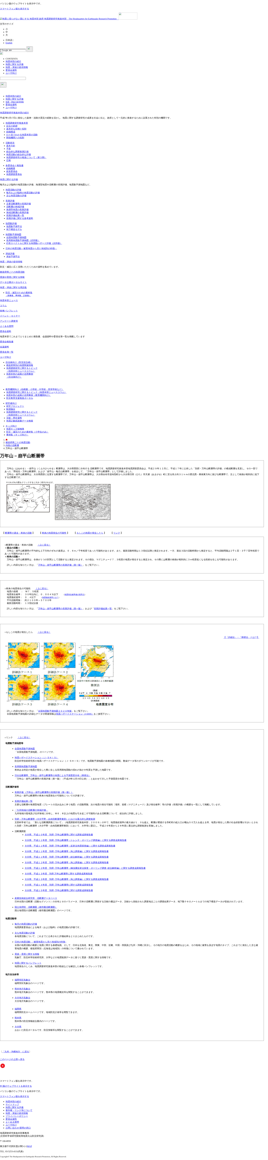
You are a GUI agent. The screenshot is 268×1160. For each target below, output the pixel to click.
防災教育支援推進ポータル (19, 398)
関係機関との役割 (15, 137)
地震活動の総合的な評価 (18, 154)
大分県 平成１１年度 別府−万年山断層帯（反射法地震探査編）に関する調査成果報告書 (70, 846)
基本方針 (10, 146)
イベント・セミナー (10, 316)
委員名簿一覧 (6, 352)
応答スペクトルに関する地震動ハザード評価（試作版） (34, 243)
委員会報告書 (6, 341)
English (9, 43)
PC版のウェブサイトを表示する (16, 1086)
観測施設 (10, 409)
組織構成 (10, 132)
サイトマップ (12, 1104)
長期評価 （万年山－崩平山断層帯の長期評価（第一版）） (44, 792)
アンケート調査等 (9, 321)
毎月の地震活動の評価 (26, 924)
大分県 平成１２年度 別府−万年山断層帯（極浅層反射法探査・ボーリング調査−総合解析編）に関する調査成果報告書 (85, 868)
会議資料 (4, 347)
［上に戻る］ (44, 545)
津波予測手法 (13, 256)
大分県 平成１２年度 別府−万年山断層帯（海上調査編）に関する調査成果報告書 (67, 862)
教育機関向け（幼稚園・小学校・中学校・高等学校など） (35, 389)
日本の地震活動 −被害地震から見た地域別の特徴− (40, 942)
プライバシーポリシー (17, 1116)
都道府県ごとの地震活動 (12, 272)
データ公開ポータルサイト (13, 282)
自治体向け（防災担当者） (19, 362)
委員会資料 (5, 331)
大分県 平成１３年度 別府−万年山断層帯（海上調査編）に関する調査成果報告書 (67, 879)
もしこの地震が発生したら (89, 533)
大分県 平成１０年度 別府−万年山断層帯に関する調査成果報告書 (59, 834)
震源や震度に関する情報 (12, 277)
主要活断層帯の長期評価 (18, 204)
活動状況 (10, 143)
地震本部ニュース (9, 300)
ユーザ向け (5, 357)
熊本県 (18, 1018)
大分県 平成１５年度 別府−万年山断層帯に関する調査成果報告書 (59, 890)
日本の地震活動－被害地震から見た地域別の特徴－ (31, 248)
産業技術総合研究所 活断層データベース (36, 898)
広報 (8, 160)
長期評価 (10, 201)
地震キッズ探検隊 (15, 429)
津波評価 (10, 253)
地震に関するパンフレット (28, 963)
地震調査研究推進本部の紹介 (14, 112)
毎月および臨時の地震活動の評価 (23, 192)
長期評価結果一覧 (15, 215)
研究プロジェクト (15, 406)
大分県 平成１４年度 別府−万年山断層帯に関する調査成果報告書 (59, 885)
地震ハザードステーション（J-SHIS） (75, 714)
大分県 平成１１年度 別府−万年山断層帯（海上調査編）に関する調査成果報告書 (67, 851)
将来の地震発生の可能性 (54, 533)
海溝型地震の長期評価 (17, 209)
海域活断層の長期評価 (17, 212)
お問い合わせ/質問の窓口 (18, 1128)
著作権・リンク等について (19, 1110)
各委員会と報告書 (14, 165)
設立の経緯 (11, 126)
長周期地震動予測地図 (26, 766)
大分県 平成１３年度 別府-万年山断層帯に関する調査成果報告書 (58, 873)
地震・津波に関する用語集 (13, 287)
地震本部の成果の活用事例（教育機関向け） (28, 395)
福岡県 (18, 1009)
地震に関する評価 (9, 179)
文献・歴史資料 (14, 418)
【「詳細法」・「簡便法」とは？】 (241, 637)
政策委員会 (11, 171)
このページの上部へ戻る (12, 1059)
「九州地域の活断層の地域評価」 (31, 810)
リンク (116, 533)
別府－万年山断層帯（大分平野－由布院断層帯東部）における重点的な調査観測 (55, 819)
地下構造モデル (14, 229)
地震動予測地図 (13, 234)
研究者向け (11, 403)
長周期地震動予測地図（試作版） (23, 240)
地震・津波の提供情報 (11, 261)
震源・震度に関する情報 (27, 954)
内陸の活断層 (12, 445)
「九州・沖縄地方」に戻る (15, 1051)
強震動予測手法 (14, 226)
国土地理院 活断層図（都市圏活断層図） (36, 907)
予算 (8, 148)
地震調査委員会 (14, 174)
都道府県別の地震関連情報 (19, 365)
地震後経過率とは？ (50, 597)
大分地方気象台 (22, 998)
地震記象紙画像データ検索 (19, 421)
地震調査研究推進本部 (17, 123)
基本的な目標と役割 (16, 129)
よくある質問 (6, 326)
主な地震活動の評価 (16, 195)
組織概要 (10, 168)
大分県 (18, 1027)
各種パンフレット (9, 311)
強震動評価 (11, 223)
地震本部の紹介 (13, 1101)
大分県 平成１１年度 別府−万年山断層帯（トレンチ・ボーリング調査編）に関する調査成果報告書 (75, 840)
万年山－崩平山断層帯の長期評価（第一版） (60, 565)
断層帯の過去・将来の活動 (18, 533)
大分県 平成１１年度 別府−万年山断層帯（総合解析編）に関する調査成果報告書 (67, 857)
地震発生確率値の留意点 (74, 595)
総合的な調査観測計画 (17, 151)
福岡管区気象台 (22, 980)
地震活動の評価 (13, 190)
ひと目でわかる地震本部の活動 (22, 135)
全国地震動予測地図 (16, 237)
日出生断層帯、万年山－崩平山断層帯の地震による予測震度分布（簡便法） (53, 775)
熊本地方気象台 (22, 989)
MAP (29, 1146)
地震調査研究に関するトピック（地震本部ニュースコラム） (36, 392)
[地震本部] (7, 440)
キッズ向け (11, 426)
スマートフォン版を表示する (14, 9)
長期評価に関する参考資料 (19, 218)
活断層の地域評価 (15, 206)
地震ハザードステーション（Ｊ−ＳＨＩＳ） (36, 757)
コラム (3, 305)
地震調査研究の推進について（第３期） (26, 157)
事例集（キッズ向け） (17, 435)
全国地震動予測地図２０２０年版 (55, 711)
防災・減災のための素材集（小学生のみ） (27, 432)
